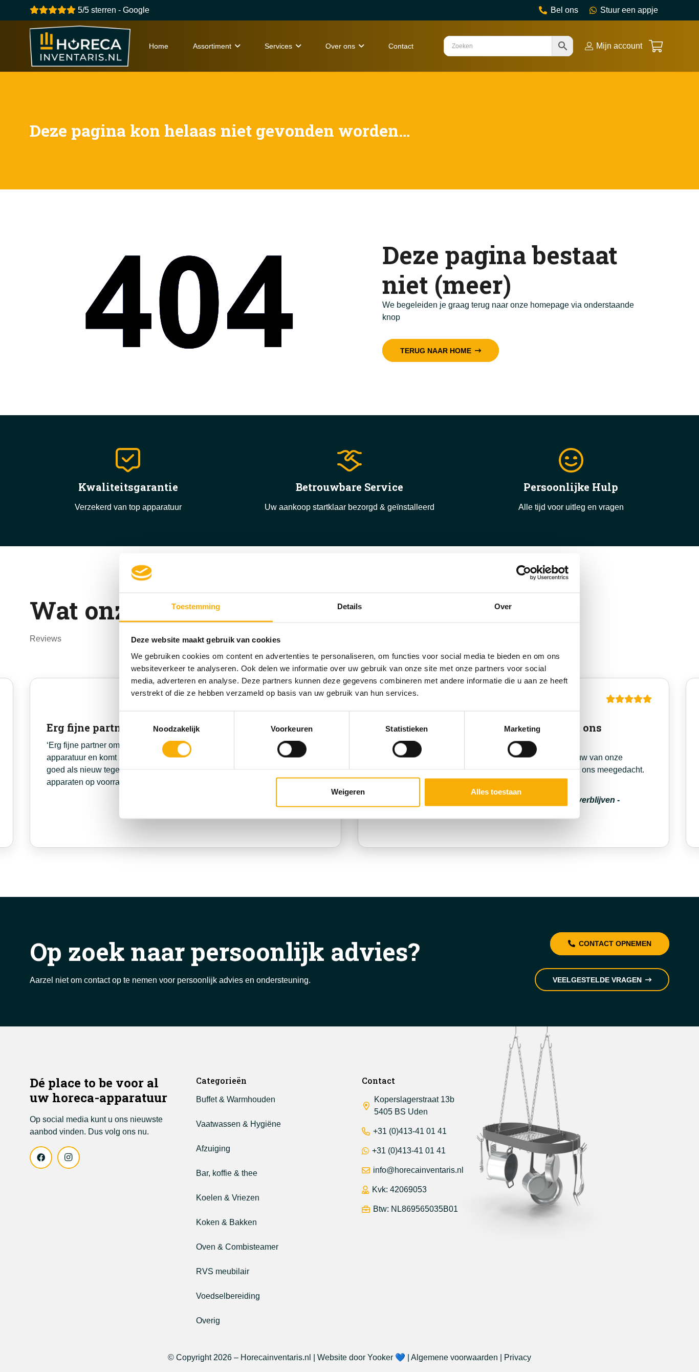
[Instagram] (68, 1157)
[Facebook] (41, 1157)
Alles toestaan (496, 791)
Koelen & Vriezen (227, 1197)
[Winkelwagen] (655, 46)
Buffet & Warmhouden (235, 1099)
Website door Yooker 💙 (361, 1357)
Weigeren (348, 791)
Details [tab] (349, 606)
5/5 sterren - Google (112, 10)
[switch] (292, 749)
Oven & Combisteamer (237, 1246)
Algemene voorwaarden (454, 1357)
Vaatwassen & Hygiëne (238, 1124)
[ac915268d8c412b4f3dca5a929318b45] (80, 46)
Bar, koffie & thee (226, 1173)
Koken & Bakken (226, 1222)
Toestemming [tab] (195, 606)
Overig (208, 1320)
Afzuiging (213, 1148)
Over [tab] (503, 606)
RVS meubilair (222, 1271)
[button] (237, 46)
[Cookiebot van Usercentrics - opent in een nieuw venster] (524, 573)
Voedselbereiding (228, 1296)
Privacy (517, 1357)
